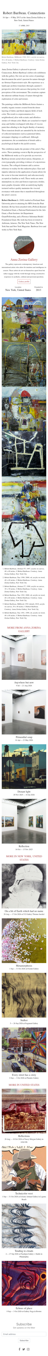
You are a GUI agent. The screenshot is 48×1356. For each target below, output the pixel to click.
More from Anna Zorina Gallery (24, 629)
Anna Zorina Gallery (24, 259)
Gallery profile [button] (24, 281)
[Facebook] (19, 1349)
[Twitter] (23, 1349)
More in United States (24, 1084)
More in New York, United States (24, 857)
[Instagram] (28, 1349)
